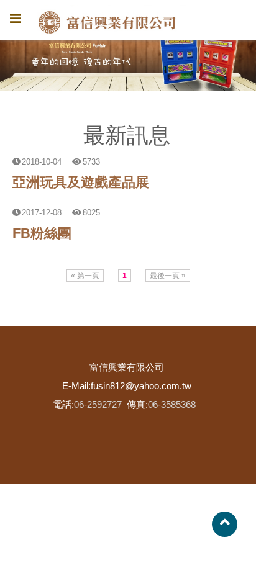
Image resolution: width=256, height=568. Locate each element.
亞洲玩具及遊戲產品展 (80, 182)
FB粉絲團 (41, 233)
